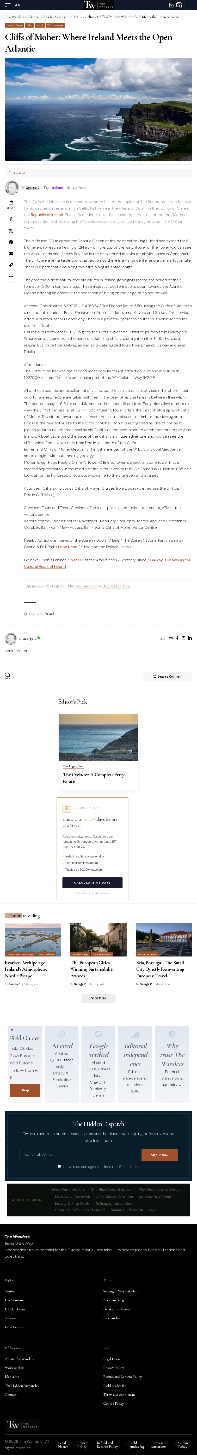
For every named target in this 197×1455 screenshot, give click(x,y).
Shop (25, 1090)
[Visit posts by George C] (11, 639)
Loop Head (67, 546)
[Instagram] (183, 639)
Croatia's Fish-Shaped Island (80, 1210)
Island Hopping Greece (73, 766)
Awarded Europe (14, 25)
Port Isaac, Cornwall (72, 1196)
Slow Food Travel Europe (160, 1189)
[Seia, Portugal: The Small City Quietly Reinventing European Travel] (164, 939)
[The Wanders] (98, 5)
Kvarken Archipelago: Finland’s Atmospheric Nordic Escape (26, 969)
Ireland (40, 25)
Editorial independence (135, 1055)
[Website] (170, 639)
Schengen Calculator (114, 1203)
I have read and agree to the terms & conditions (101, 1166)
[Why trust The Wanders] (172, 1034)
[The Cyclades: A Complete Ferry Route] (98, 737)
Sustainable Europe (101, 954)
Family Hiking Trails (72, 1203)
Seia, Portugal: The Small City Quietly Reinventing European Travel (160, 969)
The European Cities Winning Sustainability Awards (92, 969)
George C (32, 187)
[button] (9, 5)
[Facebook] (177, 639)
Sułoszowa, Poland (155, 1196)
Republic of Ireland (47, 214)
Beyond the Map (116, 586)
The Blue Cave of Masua (112, 1189)
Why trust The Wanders (172, 1055)
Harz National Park (68, 1189)
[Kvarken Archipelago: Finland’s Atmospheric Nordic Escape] (33, 939)
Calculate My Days (92, 882)
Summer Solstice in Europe (133, 1210)
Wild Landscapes (55, 25)
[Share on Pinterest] (11, 242)
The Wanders (86, 586)
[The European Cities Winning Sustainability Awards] (98, 939)
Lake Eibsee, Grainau (114, 1196)
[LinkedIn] (190, 639)
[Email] (11, 253)
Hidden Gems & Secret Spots (20, 954)
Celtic (29, 25)
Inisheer (76, 560)
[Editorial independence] (135, 1034)
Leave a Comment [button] (170, 676)
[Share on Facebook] (11, 219)
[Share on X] (11, 230)
